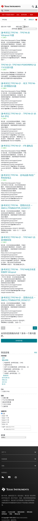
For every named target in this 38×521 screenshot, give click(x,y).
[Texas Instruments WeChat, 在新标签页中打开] (3, 478)
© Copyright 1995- (9, 517)
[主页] (10, 6)
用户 (36, 6)
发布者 (3, 435)
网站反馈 (17, 514)
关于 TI (4, 452)
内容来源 (3, 356)
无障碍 (4, 512)
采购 (3, 466)
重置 (35, 352)
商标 (10, 514)
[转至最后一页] (20, 328)
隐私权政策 (21, 512)
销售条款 (29, 512)
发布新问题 (19, 340)
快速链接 (4, 459)
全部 (3, 358)
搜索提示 (31, 19)
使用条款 (4, 514)
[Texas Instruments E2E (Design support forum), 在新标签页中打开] (9, 478)
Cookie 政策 (11, 512)
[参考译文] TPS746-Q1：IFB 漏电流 (17, 146)
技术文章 (24, 14)
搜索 (33, 6)
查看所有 (5, 375)
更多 (31, 14)
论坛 (18, 14)
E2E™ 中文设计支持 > (8, 14)
